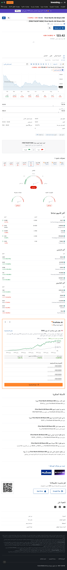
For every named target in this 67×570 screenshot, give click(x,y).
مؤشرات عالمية (25, 7)
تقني (51, 55)
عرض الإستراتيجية (8, 330)
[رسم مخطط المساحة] (61, 64)
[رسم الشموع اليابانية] (63, 64)
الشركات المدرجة (56, 60)
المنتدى (46, 55)
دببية (39, 149)
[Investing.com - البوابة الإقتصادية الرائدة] (57, 2)
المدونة (64, 516)
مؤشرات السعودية (54, 7)
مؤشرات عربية (44, 7)
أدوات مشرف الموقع (61, 527)
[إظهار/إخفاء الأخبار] (27, 64)
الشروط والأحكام (61, 558)
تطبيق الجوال (62, 519)
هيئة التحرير (29, 527)
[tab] (61, 164)
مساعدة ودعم (29, 523)
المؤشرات (63, 7)
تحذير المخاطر (43, 558)
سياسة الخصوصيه (52, 558)
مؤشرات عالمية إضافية (50, 134)
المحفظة (64, 523)
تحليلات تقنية (60, 158)
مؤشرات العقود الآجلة (14, 7)
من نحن (30, 516)
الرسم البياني (57, 55)
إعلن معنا (30, 519)
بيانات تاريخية (47, 60)
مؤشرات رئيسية (35, 7)
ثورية (25, 149)
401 (37, 134)
